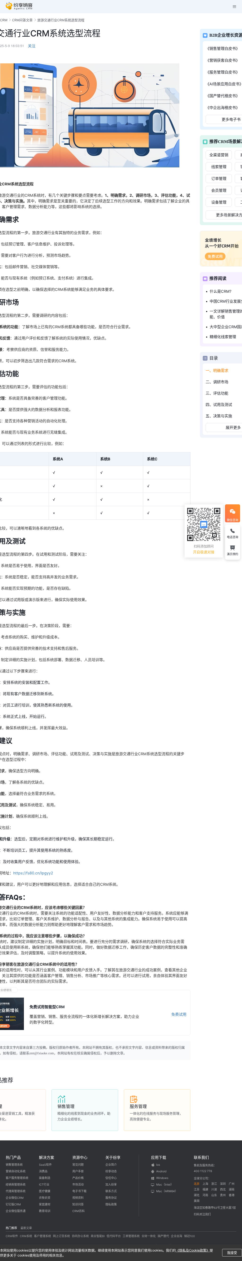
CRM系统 (26, 1236)
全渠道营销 (218, 155)
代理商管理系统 (16, 1191)
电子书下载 (79, 1191)
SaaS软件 (45, 1164)
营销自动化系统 (16, 1171)
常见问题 (78, 1164)
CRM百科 (78, 1211)
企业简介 (111, 1164)
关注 (31, 46)
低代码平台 (114, 1236)
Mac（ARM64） (167, 1191)
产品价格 (78, 1178)
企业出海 (176, 1236)
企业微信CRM (15, 1198)
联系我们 (201, 1157)
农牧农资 (44, 1198)
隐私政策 (111, 1204)
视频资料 (78, 1198)
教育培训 (44, 1211)
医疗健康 (44, 1191)
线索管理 (218, 166)
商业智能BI (98, 1236)
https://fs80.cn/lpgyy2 (33, 873)
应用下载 (158, 1157)
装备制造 (44, 1178)
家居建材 (44, 1204)
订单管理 (218, 178)
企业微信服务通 (16, 1211)
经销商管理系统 (16, 1184)
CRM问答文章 (22, 20)
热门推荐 (11, 1228)
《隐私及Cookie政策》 (193, 1250)
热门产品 (13, 1157)
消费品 (43, 1171)
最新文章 (26, 1228)
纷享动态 (111, 1171)
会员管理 (218, 190)
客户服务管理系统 (17, 1178)
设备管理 (218, 202)
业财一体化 (149, 1236)
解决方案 (46, 1157)
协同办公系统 (80, 1236)
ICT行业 (44, 1184)
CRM (3, 20)
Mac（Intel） (164, 1184)
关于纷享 (113, 1157)
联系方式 (111, 1191)
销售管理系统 (14, 1164)
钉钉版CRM (13, 1204)
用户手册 (78, 1171)
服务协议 (111, 1198)
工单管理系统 (131, 1236)
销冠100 (189, 1236)
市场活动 (78, 1184)
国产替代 (163, 1236)
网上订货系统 (61, 1236)
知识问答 (78, 1204)
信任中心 (111, 1178)
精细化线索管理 (223, 336)
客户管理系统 (42, 1236)
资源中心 (79, 1157)
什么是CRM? (220, 291)
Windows (162, 1178)
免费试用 (178, 1014)
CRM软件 (12, 1236)
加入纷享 (111, 1184)
